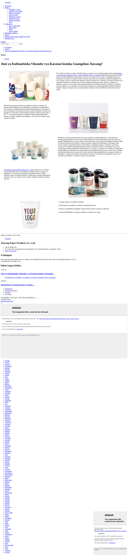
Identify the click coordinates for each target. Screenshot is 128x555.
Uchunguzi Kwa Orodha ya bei (11, 261)
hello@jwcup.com (10, 251)
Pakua (11, 29)
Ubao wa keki (13, 15)
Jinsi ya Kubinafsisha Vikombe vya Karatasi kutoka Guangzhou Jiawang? (28, 51)
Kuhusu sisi (8, 24)
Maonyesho (12, 27)
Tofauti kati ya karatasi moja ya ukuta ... (18, 285)
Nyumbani (8, 6)
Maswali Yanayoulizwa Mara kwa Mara (17, 36)
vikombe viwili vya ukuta (74, 75)
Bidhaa (7, 8)
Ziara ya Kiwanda (14, 26)
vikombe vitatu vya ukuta (91, 75)
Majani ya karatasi (14, 13)
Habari (7, 35)
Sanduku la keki (14, 18)
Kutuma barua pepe (7, 301)
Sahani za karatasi (14, 20)
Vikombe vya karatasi (15, 11)
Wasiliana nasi (9, 38)
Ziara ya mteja (13, 31)
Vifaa (10, 22)
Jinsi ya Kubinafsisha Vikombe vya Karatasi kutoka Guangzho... (27, 274)
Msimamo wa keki (14, 17)
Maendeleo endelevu (11, 33)
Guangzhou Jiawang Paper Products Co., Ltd (18, 170)
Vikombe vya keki (14, 9)
